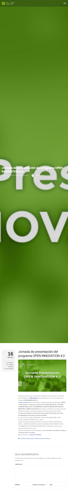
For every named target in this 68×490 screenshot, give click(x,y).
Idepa (28, 438)
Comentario (19, 464)
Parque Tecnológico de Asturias (37, 438)
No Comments (10, 368)
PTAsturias (41, 175)
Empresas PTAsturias (22, 175)
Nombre (17, 484)
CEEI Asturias (23, 438)
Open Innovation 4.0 (24, 402)
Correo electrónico (39, 484)
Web (51, 484)
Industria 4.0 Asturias (35, 434)
